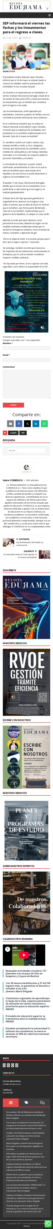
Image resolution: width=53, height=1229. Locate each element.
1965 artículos (32, 480)
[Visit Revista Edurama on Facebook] (16, 1066)
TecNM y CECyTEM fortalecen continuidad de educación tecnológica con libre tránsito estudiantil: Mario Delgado (25, 1136)
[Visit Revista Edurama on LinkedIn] (8, 1066)
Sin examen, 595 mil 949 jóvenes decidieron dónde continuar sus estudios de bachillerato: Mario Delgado (26, 1115)
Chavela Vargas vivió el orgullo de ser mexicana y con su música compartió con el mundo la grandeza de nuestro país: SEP (24, 1208)
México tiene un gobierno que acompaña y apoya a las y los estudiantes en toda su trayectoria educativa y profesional (24, 1177)
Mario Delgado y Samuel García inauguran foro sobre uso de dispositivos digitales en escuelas (24, 1146)
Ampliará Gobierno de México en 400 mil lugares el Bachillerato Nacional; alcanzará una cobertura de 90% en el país (26, 1167)
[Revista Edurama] (26, 10)
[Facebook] (19, 423)
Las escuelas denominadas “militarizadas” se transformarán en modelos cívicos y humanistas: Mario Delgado (25, 1188)
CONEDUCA (26, 38)
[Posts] (11, 1102)
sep (23, 433)
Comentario (9, 367)
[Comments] (42, 1102)
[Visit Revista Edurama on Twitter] (12, 1066)
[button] (49, 15)
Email (6, 355)
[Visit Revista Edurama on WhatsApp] (4, 1066)
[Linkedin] (36, 423)
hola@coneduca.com (12, 1084)
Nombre (8, 343)
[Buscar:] (26, 450)
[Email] (10, 423)
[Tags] (26, 1102)
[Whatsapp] (44, 423)
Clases (13, 433)
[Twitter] (27, 423)
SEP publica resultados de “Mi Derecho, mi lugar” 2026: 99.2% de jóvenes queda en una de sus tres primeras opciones (25, 1156)
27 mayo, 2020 (11, 38)
